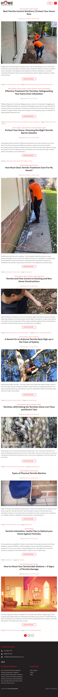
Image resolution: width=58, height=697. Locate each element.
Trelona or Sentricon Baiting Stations (11, 676)
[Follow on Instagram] (2, 662)
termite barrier (24, 9)
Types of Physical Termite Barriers (29, 473)
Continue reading (29, 79)
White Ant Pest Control (7, 683)
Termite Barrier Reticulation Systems (11, 674)
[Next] (32, 635)
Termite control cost (48, 84)
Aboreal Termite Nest (30, 84)
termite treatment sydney (34, 88)
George (37, 18)
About (32, 672)
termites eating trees (35, 466)
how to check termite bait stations (33, 630)
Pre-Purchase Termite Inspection (11, 670)
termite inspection (38, 276)
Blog (31, 674)
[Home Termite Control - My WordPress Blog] (8, 3)
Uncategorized (46, 88)
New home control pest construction (42, 332)
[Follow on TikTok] (4, 662)
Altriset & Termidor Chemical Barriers (11, 679)
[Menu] (55, 3)
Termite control (48, 122)
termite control (33, 9)
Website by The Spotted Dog (51, 688)
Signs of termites (39, 84)
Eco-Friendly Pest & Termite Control (11, 681)
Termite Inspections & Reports (10, 672)
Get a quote (33, 670)
